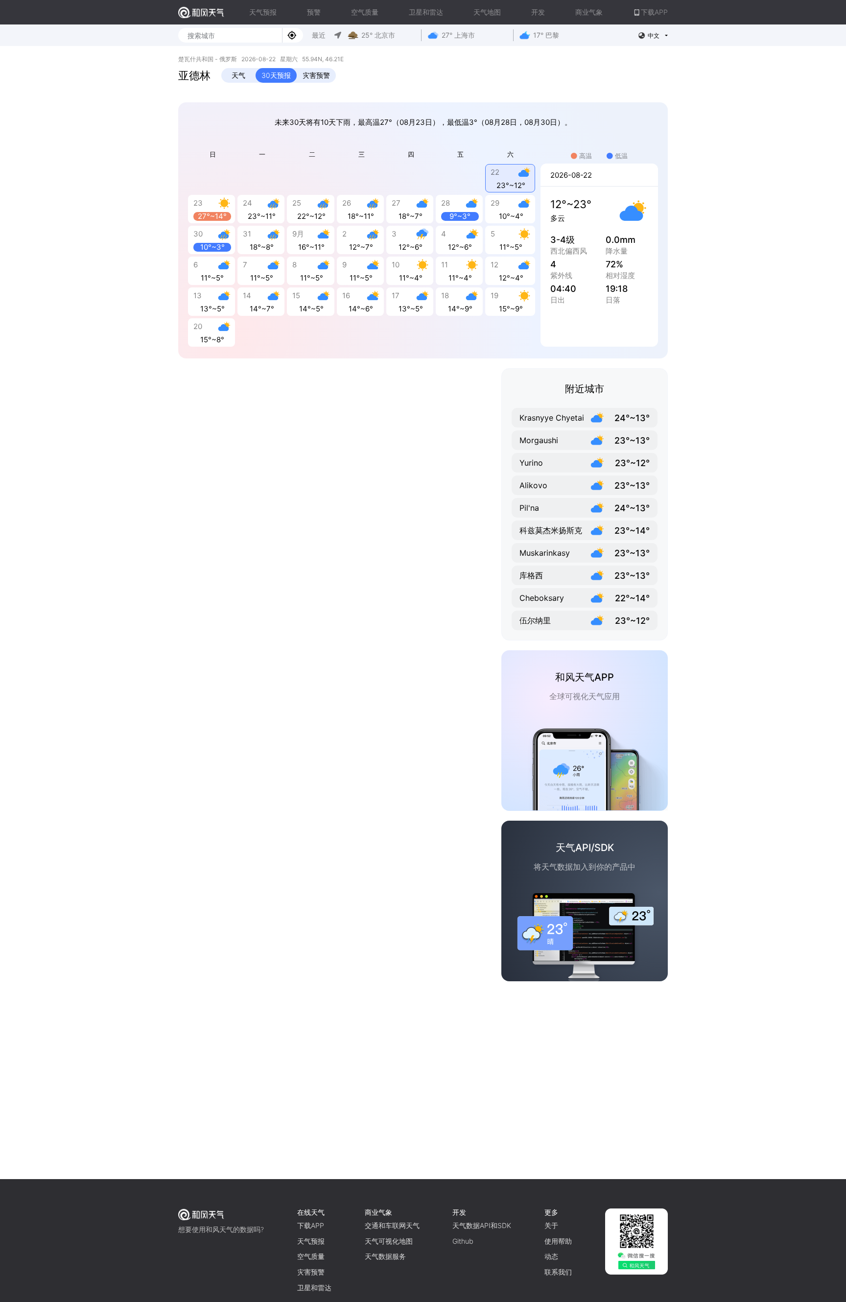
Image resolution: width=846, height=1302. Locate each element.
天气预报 (263, 12)
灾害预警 (316, 75)
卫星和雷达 (426, 12)
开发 (538, 12)
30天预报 (276, 75)
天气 (238, 75)
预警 (314, 12)
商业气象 (589, 12)
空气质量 (364, 12)
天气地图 (487, 12)
